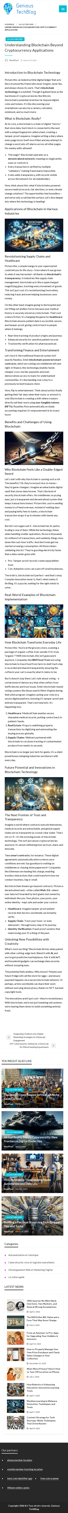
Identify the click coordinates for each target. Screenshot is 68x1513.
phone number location (19, 1460)
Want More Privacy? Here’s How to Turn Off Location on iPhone (43, 1370)
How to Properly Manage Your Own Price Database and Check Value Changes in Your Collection (43, 1354)
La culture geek (26, 24)
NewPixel (14, 60)
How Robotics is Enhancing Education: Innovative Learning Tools (43, 1387)
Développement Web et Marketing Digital (30, 1269)
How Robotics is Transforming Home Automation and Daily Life (27, 1181)
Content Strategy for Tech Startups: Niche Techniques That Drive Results (41, 1420)
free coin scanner (49, 1478)
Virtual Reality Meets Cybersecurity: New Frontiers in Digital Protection (30, 1139)
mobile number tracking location (25, 1469)
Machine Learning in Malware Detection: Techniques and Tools (42, 1404)
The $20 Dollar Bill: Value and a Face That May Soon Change (43, 1319)
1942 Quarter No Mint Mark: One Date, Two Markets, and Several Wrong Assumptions (42, 1303)
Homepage (9, 24)
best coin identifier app (19, 1478)
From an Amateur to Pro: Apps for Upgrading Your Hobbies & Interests (43, 1336)
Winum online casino (18, 1487)
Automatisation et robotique (23, 1255)
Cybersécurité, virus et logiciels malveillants (31, 1262)
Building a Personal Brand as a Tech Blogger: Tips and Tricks (32, 1224)
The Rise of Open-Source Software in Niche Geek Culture (31, 1096)
